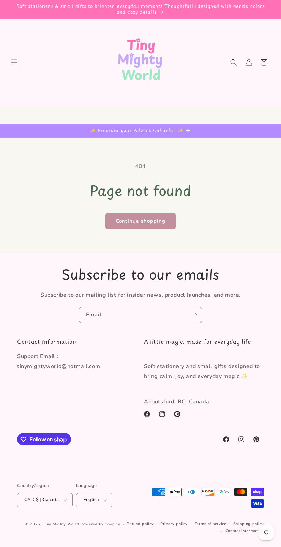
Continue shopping (140, 221)
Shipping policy (248, 523)
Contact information (244, 530)
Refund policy (140, 523)
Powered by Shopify (100, 524)
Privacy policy (174, 523)
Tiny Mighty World (61, 524)
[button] (14, 62)
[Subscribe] (194, 315)
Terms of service (211, 523)
